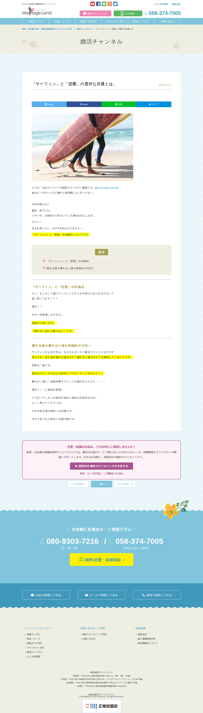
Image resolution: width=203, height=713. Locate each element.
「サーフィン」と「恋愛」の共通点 (68, 261)
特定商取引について (148, 643)
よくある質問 (161, 4)
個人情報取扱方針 (147, 638)
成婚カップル (36, 21)
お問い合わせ (167, 21)
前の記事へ (79, 484)
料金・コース (62, 21)
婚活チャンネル (141, 21)
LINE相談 (129, 13)
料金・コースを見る (90, 473)
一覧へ (101, 484)
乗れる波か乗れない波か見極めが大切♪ (71, 268)
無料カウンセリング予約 (94, 634)
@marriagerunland (107, 187)
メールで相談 (103, 595)
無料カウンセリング (97, 13)
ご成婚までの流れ (113, 473)
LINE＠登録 (48, 595)
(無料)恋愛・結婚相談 (102, 560)
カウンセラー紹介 (114, 21)
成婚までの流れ (88, 21)
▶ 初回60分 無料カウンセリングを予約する (101, 466)
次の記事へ (124, 484)
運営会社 (176, 4)
